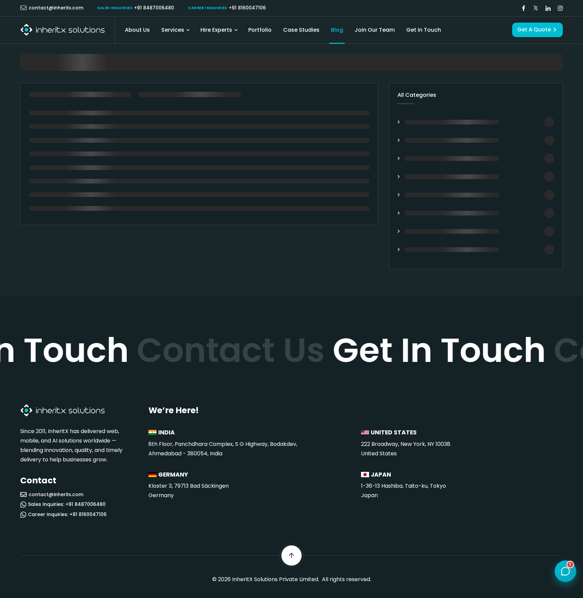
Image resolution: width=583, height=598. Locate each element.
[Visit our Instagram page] (560, 8)
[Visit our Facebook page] (523, 8)
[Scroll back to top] (291, 555)
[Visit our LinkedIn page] (548, 8)
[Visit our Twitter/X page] (535, 8)
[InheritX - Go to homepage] (62, 30)
